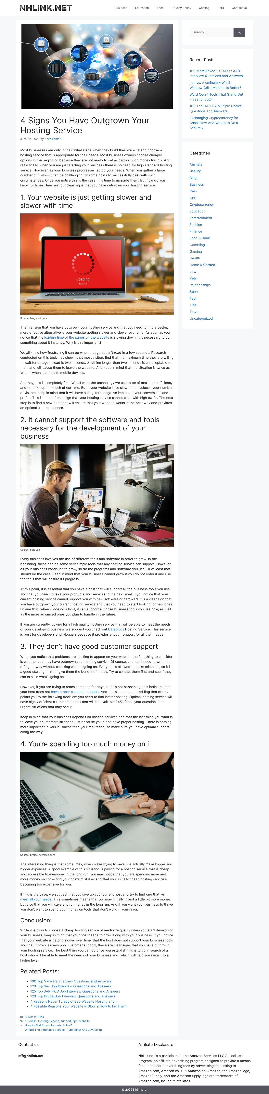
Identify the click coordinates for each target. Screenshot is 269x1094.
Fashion (196, 225)
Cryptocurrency (202, 205)
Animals (196, 164)
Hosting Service (48, 1021)
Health (195, 258)
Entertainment (201, 218)
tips (75, 1021)
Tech (160, 8)
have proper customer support (75, 692)
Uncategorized (201, 318)
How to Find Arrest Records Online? (48, 1025)
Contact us (239, 8)
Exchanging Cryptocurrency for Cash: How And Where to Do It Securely (214, 123)
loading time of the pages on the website (76, 337)
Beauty (195, 171)
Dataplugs (116, 629)
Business (120, 8)
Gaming (204, 8)
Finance (196, 231)
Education (142, 8)
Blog (193, 178)
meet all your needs (36, 899)
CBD (193, 198)
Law (193, 272)
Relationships (200, 285)
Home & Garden (202, 265)
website (84, 1021)
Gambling (197, 245)
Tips (41, 1017)
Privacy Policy (181, 8)
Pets (193, 278)
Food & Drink (200, 238)
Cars (220, 8)
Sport (194, 292)
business (31, 1021)
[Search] (239, 32)
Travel (194, 312)
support (66, 1021)
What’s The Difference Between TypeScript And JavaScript (63, 1029)
